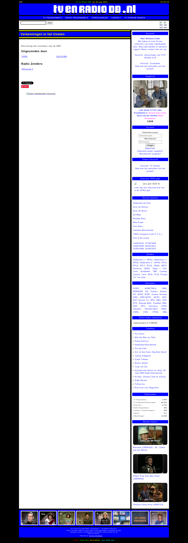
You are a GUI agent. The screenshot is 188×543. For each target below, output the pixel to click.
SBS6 (156, 266)
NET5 (164, 266)
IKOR (147, 294)
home (76, 540)
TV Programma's (52, 18)
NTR (165, 300)
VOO (145, 312)
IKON (140, 294)
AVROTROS (150, 288)
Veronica (137, 268)
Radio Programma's (77, 18)
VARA (136, 312)
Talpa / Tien (159, 268)
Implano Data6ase (102, 536)
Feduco (154, 291)
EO (146, 291)
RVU (143, 306)
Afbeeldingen (100, 18)
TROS (164, 309)
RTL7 (142, 266)
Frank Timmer (141, 359)
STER (164, 306)
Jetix (144, 274)
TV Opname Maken (134, 18)
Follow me (140, 384)
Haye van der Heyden (147, 116)
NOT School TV (141, 300)
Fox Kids (141, 277)
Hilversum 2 (27, 69)
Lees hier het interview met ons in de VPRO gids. (149, 189)
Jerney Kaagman (143, 356)
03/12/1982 (61, 56)
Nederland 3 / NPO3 (150, 263)
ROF (135, 306)
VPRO (24, 56)
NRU (158, 300)
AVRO (136, 288)
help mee (84, 540)
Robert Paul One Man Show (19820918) (146, 477)
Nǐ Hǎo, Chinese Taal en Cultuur (150, 377)
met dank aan (108, 540)
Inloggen (150, 145)
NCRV (156, 297)
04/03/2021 (150, 246)
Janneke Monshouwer (143, 230)
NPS (152, 300)
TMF (155, 271)
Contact (116, 18)
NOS (164, 297)
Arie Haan (138, 226)
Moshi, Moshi (141, 363)
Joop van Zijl (141, 367)
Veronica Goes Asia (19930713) (148, 505)
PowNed (157, 303)
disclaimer (95, 540)
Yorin (135, 271)
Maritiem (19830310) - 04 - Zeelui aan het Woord (149, 448)
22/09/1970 (150, 249)
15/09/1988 (138, 249)
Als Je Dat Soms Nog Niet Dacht (151, 352)
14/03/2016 (138, 243)
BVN (150, 274)
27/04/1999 (150, 243)
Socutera (153, 306)
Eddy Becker (141, 380)
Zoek (50, 23)
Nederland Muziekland (145, 345)
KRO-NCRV (145, 297)
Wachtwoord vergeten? (150, 154)
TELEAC (137, 309)
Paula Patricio (142, 341)
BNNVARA (138, 291)
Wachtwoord (150, 139)
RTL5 (135, 266)
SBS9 (147, 268)
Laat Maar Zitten (147, 110)
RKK (164, 303)
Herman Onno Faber (157, 113)
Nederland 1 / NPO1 (143, 260)
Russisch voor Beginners (147, 388)
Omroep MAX (145, 303)
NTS (135, 303)
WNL (165, 312)
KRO (135, 297)
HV (134, 294)
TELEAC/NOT (151, 309)
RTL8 (149, 266)
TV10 (156, 274)
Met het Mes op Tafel (145, 337)
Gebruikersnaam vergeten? (150, 151)
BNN (164, 288)
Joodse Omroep (159, 294)
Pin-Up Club (140, 348)
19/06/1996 (138, 246)
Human (163, 291)
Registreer (150, 148)
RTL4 (164, 263)
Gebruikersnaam (150, 132)
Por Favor (139, 334)
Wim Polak (138, 222)
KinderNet (145, 271)
